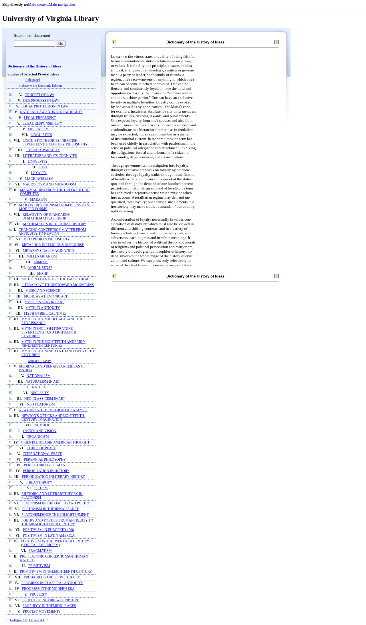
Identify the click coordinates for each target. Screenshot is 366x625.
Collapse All (18, 620)
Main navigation (62, 4)
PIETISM (41, 488)
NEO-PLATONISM (41, 404)
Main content (38, 4)
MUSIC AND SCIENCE (42, 291)
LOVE (43, 167)
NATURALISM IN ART (42, 382)
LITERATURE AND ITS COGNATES (50, 156)
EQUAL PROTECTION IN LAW (44, 106)
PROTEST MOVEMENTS (42, 612)
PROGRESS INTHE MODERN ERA (48, 589)
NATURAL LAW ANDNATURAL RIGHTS (51, 112)
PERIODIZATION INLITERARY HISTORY (53, 477)
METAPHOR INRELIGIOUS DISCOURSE (53, 245)
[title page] (32, 80)
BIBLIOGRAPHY (39, 361)
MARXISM (38, 199)
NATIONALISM (39, 376)
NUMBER (41, 425)
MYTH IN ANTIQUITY (42, 308)
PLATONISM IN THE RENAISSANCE (50, 509)
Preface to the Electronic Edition (40, 85)
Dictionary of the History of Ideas (34, 66)
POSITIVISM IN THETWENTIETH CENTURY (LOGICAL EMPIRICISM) (55, 543)
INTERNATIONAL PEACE (42, 454)
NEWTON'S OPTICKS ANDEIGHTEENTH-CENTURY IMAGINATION (53, 418)
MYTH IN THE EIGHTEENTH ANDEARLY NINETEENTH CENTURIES (53, 344)
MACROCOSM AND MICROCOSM (49, 184)
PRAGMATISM (40, 551)
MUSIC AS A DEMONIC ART (45, 296)
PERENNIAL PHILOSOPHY (45, 460)
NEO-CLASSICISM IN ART (44, 399)
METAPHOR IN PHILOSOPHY (46, 239)
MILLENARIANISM (42, 256)
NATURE (39, 387)
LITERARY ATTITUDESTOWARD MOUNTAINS (57, 285)
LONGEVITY (38, 161)
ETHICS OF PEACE (41, 448)
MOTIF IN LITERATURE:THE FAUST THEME (56, 279)
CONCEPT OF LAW (39, 95)
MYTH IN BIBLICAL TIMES (45, 314)
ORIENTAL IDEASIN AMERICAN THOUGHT (55, 442)
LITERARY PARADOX (42, 150)
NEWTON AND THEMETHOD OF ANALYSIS (53, 410)
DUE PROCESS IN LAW (41, 101)
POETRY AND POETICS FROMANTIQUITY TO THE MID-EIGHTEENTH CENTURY (57, 522)
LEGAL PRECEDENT (40, 118)
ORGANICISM (38, 437)
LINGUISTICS (41, 135)
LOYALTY (39, 173)
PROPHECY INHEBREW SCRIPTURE (50, 600)
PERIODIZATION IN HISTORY (46, 471)
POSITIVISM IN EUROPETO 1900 (48, 530)
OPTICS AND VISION (39, 431)
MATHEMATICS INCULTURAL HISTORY (54, 224)
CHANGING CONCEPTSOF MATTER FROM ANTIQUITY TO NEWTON (52, 231)
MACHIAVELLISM (39, 179)
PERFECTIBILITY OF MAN (44, 465)
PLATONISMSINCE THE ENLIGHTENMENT (55, 515)
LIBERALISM (38, 129)
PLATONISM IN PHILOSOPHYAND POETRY (55, 503)
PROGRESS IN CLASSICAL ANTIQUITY (52, 583)
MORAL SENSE (40, 268)
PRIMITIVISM (39, 566)
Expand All (36, 620)
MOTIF (42, 273)
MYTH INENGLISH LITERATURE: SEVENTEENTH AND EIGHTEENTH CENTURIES (48, 332)
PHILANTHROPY (38, 482)
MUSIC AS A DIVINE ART (44, 302)
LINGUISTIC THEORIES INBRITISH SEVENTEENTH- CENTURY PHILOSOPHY (55, 142)
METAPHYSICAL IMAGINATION (48, 251)
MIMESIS (41, 262)
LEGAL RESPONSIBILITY (42, 123)
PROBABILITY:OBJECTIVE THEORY (52, 577)
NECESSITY (40, 393)
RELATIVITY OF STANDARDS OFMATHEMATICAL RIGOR (46, 216)
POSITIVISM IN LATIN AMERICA (49, 536)
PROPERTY (38, 594)
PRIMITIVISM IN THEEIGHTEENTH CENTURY (56, 572)
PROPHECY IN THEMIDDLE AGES (49, 606)
